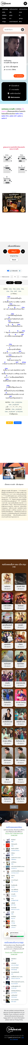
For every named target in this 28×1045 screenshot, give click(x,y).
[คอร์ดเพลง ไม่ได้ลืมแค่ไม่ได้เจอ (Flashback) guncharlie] (8, 992)
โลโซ (12, 841)
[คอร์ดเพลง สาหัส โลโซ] (8, 913)
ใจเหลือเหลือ (14, 885)
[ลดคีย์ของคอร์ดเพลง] (5, 251)
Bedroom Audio (15, 909)
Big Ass (13, 918)
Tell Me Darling (21, 702)
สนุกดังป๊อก (20, 664)
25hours (13, 927)
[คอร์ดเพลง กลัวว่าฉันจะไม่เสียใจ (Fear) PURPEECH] (8, 868)
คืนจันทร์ (13, 839)
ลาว (10, 18)
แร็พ (10, 12)
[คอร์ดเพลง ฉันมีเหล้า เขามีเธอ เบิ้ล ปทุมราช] (20, 714)
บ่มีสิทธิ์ (13, 903)
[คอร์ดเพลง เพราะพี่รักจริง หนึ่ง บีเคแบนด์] (8, 891)
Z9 (12, 960)
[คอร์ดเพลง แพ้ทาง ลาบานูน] (8, 922)
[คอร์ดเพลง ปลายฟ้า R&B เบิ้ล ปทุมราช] (20, 579)
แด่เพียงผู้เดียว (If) (16, 986)
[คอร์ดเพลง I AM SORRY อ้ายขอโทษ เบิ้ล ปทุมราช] (7, 598)
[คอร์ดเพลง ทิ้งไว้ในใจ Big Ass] (8, 918)
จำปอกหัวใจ (7, 702)
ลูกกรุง (21, 18)
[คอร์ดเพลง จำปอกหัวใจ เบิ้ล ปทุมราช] (7, 695)
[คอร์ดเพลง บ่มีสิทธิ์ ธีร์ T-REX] (8, 904)
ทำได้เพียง (13, 925)
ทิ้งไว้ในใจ (13, 916)
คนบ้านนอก (7, 664)
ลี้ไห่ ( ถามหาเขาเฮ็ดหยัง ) (20, 761)
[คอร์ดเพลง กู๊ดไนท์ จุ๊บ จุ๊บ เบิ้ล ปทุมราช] (20, 791)
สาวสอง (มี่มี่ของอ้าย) (7, 742)
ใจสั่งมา (13, 853)
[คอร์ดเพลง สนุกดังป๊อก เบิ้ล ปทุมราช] (20, 656)
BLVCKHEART (14, 983)
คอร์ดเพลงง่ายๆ (13, 9)
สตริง (3, 12)
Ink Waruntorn (15, 873)
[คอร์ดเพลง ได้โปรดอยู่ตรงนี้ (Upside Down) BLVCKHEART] (8, 983)
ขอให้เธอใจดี (14, 995)
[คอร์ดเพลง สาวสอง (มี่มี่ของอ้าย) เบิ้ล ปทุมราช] (7, 733)
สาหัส (12, 912)
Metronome (5, 277)
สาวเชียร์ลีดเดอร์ (7, 722)
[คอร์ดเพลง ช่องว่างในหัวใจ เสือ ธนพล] (8, 1001)
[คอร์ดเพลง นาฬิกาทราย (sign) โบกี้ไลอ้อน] (8, 859)
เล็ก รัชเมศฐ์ (14, 969)
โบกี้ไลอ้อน (13, 859)
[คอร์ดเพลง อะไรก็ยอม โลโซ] (8, 863)
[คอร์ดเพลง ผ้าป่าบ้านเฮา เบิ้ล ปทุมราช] (7, 753)
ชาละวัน (7, 683)
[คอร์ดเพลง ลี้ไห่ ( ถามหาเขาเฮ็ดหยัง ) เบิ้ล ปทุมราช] (20, 753)
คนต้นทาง (7, 586)
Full (10, 282)
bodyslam (13, 896)
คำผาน (21, 644)
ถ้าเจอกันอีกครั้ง (15, 972)
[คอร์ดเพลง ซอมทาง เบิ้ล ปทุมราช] (20, 772)
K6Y (12, 974)
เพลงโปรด (19, 76)
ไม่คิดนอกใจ (14, 844)
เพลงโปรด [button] (18, 422)
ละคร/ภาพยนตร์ (13, 21)
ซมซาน (13, 875)
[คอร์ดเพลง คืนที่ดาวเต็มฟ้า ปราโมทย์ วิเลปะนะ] (8, 850)
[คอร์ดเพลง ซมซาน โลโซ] (8, 877)
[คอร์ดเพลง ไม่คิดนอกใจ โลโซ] (8, 845)
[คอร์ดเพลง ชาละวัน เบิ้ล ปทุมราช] (7, 675)
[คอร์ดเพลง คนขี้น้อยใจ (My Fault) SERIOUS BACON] (8, 978)
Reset (14, 260)
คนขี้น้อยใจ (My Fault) (16, 976)
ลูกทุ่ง (10, 15)
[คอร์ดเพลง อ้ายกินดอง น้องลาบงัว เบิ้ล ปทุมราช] (20, 733)
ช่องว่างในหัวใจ (15, 999)
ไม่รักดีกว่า (13, 958)
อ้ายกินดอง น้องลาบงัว (20, 742)
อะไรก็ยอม (13, 862)
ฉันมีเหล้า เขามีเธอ (20, 722)
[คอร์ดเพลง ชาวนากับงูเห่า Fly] (8, 881)
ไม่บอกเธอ (13, 907)
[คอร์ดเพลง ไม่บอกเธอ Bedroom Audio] (8, 909)
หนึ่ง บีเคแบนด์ (14, 891)
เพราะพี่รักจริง (14, 889)
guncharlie (14, 992)
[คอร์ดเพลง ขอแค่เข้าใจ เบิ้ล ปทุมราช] (7, 637)
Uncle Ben (14, 988)
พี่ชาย (7, 779)
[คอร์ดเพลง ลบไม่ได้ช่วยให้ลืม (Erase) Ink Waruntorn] (8, 872)
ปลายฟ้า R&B (21, 586)
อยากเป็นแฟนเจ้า (7, 625)
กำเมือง (4, 18)
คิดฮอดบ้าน (7, 799)
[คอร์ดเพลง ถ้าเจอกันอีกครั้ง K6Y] (8, 973)
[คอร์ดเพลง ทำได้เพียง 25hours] (8, 927)
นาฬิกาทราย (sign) (16, 857)
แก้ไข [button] (10, 422)
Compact (24, 277)
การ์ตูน (4, 21)
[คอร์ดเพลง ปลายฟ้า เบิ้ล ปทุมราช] (20, 617)
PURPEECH (14, 868)
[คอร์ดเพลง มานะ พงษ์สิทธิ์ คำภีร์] (8, 900)
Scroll (18, 282)
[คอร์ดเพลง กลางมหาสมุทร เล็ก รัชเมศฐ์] (8, 969)
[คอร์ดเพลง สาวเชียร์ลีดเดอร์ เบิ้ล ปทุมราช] (7, 714)
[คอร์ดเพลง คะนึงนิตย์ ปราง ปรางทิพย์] (8, 964)
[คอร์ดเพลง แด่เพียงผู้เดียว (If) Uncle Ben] (8, 987)
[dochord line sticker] (14, 934)
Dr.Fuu (13, 887)
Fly (12, 882)
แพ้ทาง (13, 921)
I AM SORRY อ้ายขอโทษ (7, 606)
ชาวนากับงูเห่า (14, 880)
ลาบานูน (13, 923)
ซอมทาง (20, 779)
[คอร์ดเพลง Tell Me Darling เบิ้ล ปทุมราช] (20, 695)
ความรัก (13, 894)
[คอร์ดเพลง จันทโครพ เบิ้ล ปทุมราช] (20, 598)
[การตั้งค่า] (25, 3)
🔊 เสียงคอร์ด (14, 271)
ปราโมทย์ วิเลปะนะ (15, 850)
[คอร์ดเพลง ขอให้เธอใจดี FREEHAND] (8, 996)
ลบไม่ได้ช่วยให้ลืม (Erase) (17, 871)
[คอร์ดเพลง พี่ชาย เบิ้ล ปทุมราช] (7, 772)
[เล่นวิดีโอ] (14, 473)
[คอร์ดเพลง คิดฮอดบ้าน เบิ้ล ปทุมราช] (7, 791)
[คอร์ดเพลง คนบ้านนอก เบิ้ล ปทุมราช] (7, 656)
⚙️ (19, 271)
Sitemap (15, 1039)
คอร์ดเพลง (5, 9)
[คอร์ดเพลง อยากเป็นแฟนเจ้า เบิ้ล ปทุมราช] (7, 617)
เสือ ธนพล (13, 1001)
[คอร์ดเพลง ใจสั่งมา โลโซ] (8, 854)
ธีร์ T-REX (13, 905)
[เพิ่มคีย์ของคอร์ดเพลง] (23, 251)
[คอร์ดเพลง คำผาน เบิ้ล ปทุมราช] (20, 637)
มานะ (12, 898)
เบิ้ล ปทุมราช (14, 67)
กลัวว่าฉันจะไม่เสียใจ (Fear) (17, 866)
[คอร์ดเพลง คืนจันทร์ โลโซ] (8, 841)
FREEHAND (14, 997)
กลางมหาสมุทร (15, 967)
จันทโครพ (20, 606)
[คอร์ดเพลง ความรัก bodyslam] (8, 895)
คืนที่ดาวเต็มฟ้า (15, 848)
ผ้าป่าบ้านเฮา (7, 760)
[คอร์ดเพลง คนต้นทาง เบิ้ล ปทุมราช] (7, 579)
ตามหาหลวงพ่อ (20, 683)
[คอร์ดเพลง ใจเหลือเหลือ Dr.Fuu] (8, 886)
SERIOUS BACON (15, 978)
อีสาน (20, 21)
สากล (20, 12)
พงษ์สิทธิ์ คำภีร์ (14, 900)
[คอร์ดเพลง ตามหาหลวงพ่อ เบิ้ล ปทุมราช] (20, 675)
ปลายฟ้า (20, 625)
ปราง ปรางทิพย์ (15, 965)
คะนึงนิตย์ (13, 963)
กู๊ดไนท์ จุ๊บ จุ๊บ (21, 799)
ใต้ (19, 15)
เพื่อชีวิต (4, 15)
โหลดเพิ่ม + (14, 807)
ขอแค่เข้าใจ (7, 644)
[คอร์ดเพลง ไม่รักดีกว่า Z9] (8, 960)
